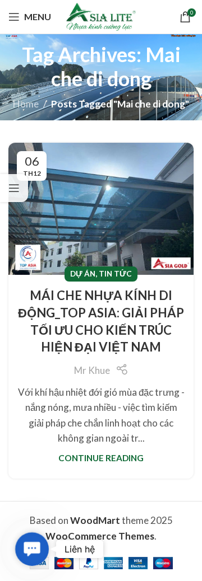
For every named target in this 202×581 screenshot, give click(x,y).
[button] (31, 548)
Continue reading (101, 458)
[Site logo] (101, 15)
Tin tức (115, 273)
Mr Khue (92, 370)
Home (26, 104)
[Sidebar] (14, 188)
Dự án (82, 273)
